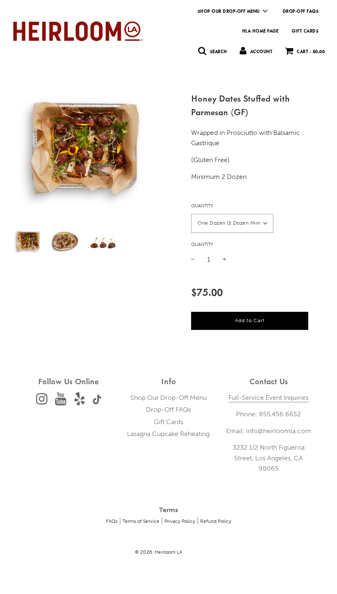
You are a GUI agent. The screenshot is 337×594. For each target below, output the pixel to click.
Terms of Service (140, 521)
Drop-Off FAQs (301, 11)
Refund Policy (215, 521)
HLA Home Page (260, 31)
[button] (232, 223)
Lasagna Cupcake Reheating (168, 434)
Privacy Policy (179, 521)
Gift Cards (305, 31)
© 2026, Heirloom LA (158, 552)
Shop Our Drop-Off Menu (168, 397)
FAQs (112, 521)
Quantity (202, 206)
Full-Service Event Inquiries (269, 397)
